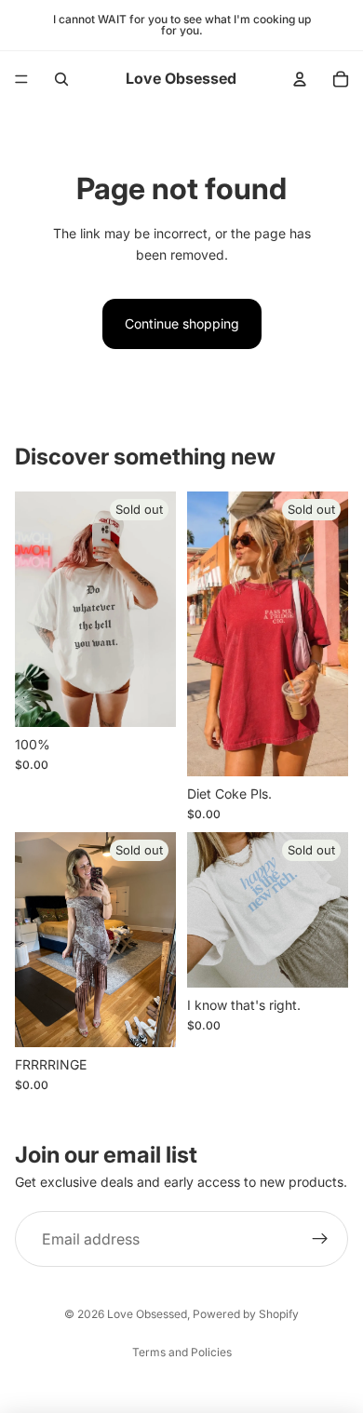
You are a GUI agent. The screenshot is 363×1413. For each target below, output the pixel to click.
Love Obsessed (147, 1314)
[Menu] (21, 79)
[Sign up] (320, 1238)
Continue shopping (182, 323)
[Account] (299, 79)
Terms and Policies (182, 1352)
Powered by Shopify (246, 1314)
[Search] (61, 79)
